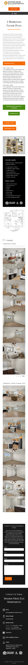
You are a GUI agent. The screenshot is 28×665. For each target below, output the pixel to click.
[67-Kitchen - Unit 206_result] (14, 448)
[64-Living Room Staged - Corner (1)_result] (14, 401)
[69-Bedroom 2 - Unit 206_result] (14, 480)
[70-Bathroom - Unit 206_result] (14, 511)
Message (6, 564)
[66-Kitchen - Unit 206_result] (14, 432)
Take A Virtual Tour (9, 128)
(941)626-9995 (9, 619)
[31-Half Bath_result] (14, 374)
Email (5, 552)
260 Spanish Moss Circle (12, 646)
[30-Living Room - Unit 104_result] (14, 310)
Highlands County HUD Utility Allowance (14, 107)
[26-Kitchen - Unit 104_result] (14, 295)
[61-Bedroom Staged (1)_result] (14, 496)
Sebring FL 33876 (10, 648)
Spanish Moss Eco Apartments (14, 645)
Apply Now (14, 9)
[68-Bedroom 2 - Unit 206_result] (14, 464)
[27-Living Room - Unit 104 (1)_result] (14, 342)
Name (6, 547)
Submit (8, 579)
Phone (6, 558)
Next (23, 376)
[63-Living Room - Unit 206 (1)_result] (14, 417)
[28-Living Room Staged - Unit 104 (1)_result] (14, 263)
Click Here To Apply (9, 123)
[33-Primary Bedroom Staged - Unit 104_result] (14, 358)
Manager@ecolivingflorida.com (14, 612)
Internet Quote (14, 113)
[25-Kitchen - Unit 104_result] (14, 279)
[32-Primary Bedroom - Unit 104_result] (14, 326)
